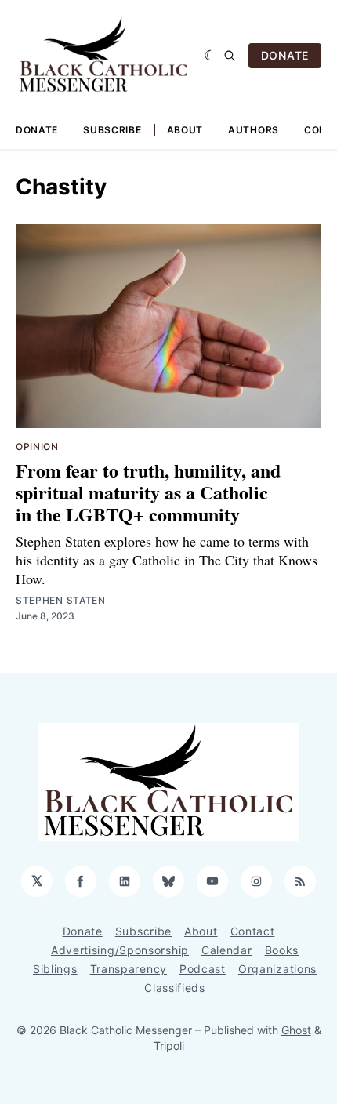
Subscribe (112, 130)
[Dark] (210, 56)
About (185, 130)
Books (282, 950)
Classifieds (174, 987)
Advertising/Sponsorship (120, 950)
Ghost (296, 1030)
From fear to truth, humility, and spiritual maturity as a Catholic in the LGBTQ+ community (148, 492)
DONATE (285, 55)
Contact (252, 931)
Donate (37, 130)
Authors (253, 130)
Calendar (226, 950)
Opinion (37, 446)
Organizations (277, 968)
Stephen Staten (61, 600)
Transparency (128, 968)
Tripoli (169, 1045)
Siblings (55, 968)
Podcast (202, 968)
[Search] (229, 55)
